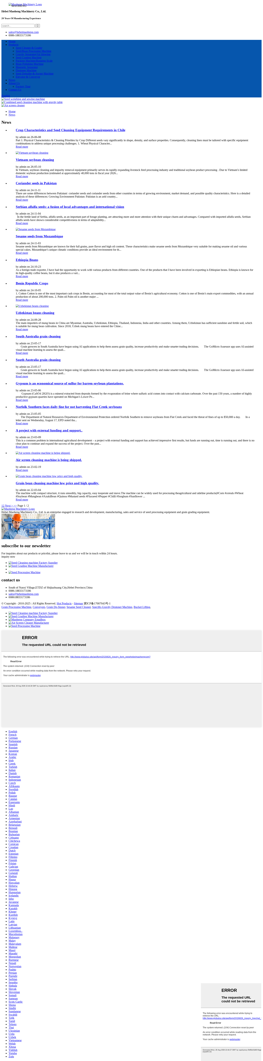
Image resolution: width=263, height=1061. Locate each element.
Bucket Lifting (142, 607)
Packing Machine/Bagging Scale (34, 60)
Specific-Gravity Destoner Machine (112, 607)
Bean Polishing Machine (29, 63)
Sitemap (78, 603)
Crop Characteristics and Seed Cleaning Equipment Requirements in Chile (70, 130)
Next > (9, 505)
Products (13, 44)
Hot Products (64, 603)
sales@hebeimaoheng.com (24, 32)
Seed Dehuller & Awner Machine (34, 73)
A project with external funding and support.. (49, 430)
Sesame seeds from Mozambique (39, 236)
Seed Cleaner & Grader (29, 47)
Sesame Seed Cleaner (79, 607)
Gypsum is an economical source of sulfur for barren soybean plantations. (70, 383)
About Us (14, 83)
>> (15, 505)
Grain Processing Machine (16, 607)
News (12, 80)
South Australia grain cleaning (38, 336)
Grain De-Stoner (56, 607)
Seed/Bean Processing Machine (33, 51)
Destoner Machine (26, 70)
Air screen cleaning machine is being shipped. (49, 460)
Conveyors (39, 607)
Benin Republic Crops (32, 283)
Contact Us (15, 89)
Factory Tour (23, 86)
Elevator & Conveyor (28, 76)
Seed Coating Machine (29, 57)
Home (12, 41)
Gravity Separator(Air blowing (33, 54)
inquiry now (8, 556)
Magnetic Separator (27, 67)
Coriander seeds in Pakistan (36, 183)
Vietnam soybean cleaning (35, 160)
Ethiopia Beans (27, 260)
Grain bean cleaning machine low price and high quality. (57, 483)
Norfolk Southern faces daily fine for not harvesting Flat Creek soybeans (69, 407)
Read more (22, 146)
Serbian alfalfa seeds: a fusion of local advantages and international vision (70, 207)
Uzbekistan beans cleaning (35, 313)
